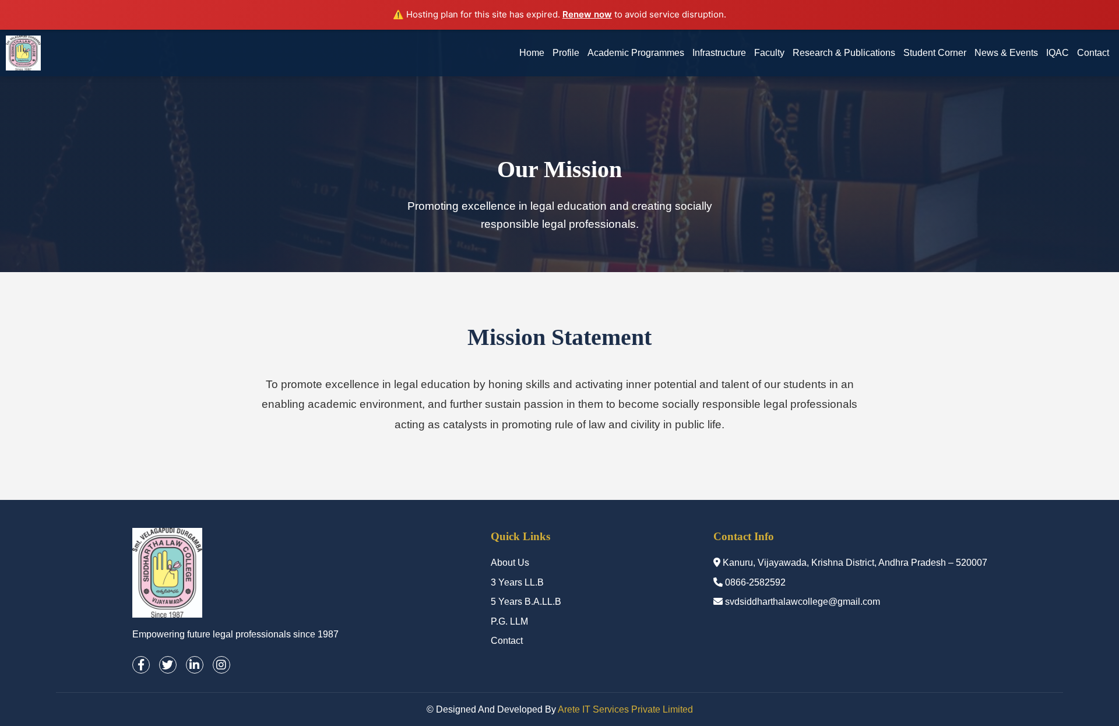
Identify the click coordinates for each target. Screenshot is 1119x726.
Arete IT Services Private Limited (625, 709)
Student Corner (934, 53)
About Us (510, 563)
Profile (566, 53)
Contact (1093, 53)
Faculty (769, 53)
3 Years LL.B (517, 582)
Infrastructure (719, 53)
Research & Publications (844, 53)
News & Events (1006, 53)
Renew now (587, 14)
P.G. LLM (509, 621)
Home (531, 53)
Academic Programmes (635, 53)
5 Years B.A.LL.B (526, 602)
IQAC (1057, 53)
